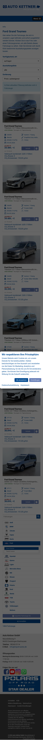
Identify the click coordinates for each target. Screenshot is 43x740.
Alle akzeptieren (21, 380)
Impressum (25, 385)
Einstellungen (35, 380)
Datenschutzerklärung (10, 385)
